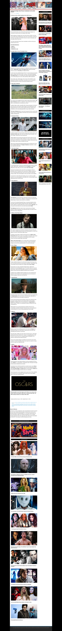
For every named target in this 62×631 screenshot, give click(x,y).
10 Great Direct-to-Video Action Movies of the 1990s (45, 34)
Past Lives (27, 404)
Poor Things (31, 404)
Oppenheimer (21, 404)
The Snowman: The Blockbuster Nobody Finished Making (22, 511)
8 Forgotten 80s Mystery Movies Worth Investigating (21, 584)
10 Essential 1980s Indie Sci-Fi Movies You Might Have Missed (45, 59)
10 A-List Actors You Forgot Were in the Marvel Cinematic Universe (45, 23)
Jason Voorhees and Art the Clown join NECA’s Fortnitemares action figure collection (45, 71)
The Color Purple (25, 405)
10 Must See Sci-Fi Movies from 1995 (18, 493)
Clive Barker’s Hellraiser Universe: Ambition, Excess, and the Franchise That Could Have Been (22, 475)
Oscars (25, 404)
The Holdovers (30, 405)
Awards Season (27, 402)
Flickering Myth (31, 5)
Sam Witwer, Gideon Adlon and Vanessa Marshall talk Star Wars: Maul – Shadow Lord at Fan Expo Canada (45, 47)
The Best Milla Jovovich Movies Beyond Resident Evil (21, 456)
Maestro (18, 404)
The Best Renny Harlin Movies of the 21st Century (45, 150)
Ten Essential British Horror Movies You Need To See (21, 602)
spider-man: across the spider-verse (17, 405)
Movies (34, 402)
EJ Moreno (31, 402)
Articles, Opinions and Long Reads (20, 402)
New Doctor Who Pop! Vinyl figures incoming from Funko (44, 83)
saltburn (34, 404)
